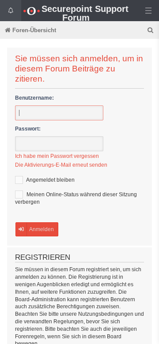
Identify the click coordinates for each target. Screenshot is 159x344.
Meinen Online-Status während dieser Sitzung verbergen (76, 198)
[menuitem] (151, 30)
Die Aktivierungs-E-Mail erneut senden (61, 165)
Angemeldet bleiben (50, 180)
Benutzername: (34, 98)
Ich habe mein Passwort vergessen (57, 156)
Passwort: (28, 129)
